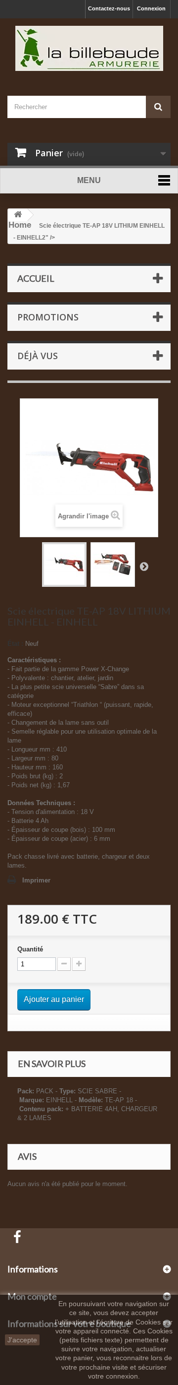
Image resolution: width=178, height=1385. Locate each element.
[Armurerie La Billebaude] (89, 48)
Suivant (144, 566)
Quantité (30, 949)
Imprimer (36, 880)
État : (15, 643)
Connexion (151, 8)
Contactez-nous (109, 8)
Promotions (48, 317)
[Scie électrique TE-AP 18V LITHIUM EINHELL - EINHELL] (64, 564)
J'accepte (22, 1340)
